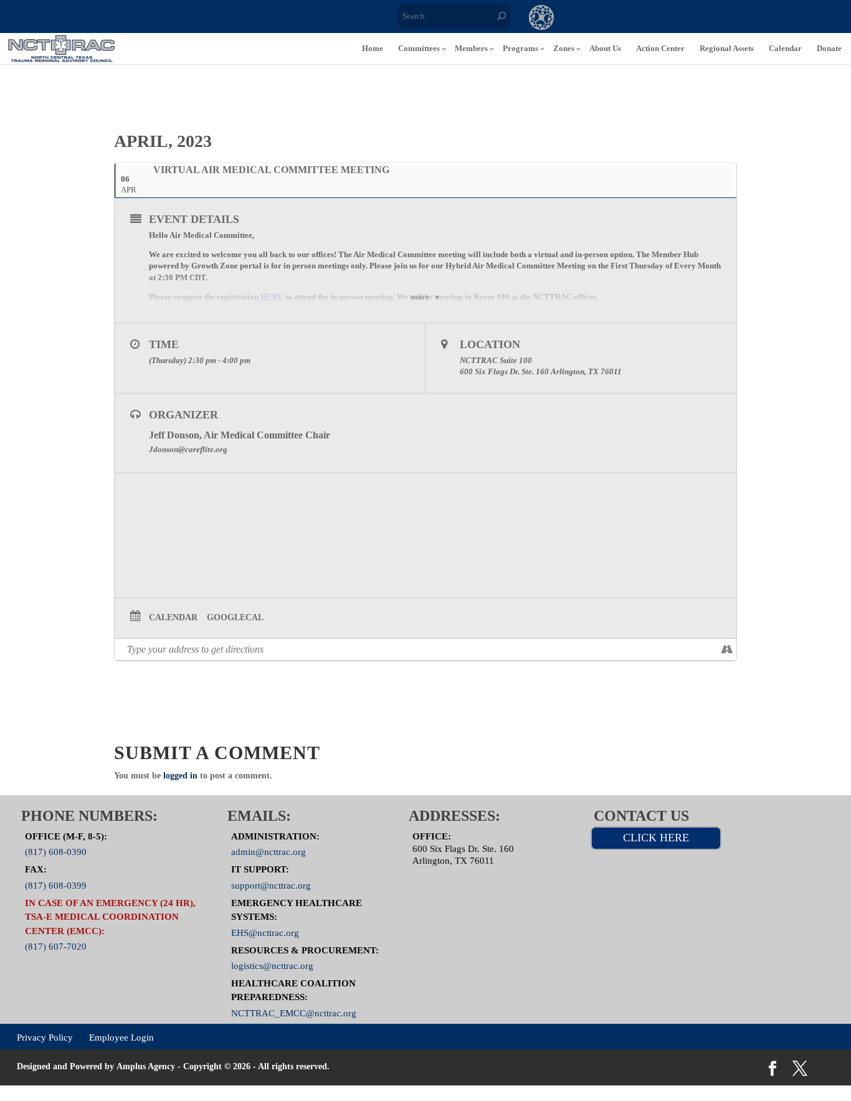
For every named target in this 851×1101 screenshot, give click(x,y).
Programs (520, 48)
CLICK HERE (656, 837)
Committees (419, 48)
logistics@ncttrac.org (272, 966)
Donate (829, 48)
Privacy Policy (45, 1037)
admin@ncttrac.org (268, 852)
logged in (180, 775)
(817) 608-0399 (56, 885)
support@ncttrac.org (271, 885)
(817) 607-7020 (56, 947)
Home (372, 48)
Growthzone (541, 19)
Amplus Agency (145, 1066)
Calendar (785, 48)
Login (745, 19)
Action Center (660, 48)
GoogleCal (235, 617)
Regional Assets (727, 48)
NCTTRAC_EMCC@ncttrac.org (293, 1013)
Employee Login (121, 1037)
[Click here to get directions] (726, 649)
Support (695, 19)
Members (471, 48)
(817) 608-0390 (56, 852)
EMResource (592, 19)
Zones (563, 48)
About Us (605, 48)
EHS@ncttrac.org (265, 932)
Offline (643, 19)
